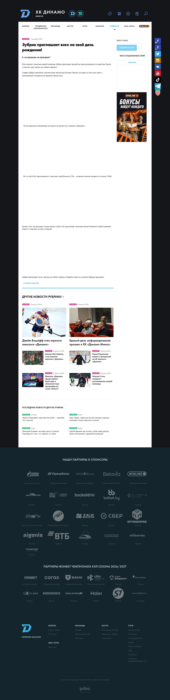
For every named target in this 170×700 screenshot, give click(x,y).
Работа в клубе (135, 646)
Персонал (79, 638)
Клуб (85, 26)
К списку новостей (31, 283)
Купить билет (54, 630)
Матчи (70, 26)
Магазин (99, 26)
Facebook (158, 41)
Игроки (78, 630)
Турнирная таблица (110, 634)
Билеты (25, 26)
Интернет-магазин (31, 637)
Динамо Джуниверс (80, 13)
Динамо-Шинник (72, 13)
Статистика (106, 638)
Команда (55, 26)
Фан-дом (52, 647)
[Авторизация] (128, 14)
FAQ (130, 650)
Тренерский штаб (82, 634)
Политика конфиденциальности (137, 659)
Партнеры (132, 634)
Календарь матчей (110, 630)
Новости (114, 26)
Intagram (158, 60)
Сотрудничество (135, 638)
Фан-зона (129, 26)
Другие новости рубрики (41, 297)
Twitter (158, 54)
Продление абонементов (41, 27)
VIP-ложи (52, 634)
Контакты (132, 654)
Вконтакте (158, 67)
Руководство (134, 630)
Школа (131, 642)
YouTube (158, 73)
